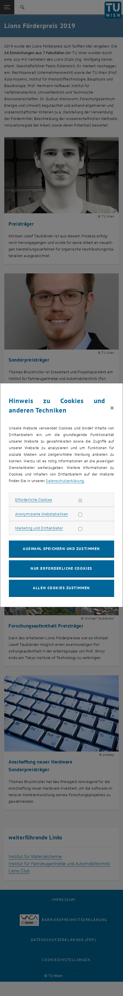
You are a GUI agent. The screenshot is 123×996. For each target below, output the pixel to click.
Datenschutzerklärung (65, 481)
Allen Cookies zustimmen (61, 587)
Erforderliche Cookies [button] (33, 500)
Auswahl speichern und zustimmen (61, 548)
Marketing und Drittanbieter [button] (39, 528)
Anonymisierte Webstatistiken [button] (41, 514)
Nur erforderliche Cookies (61, 568)
